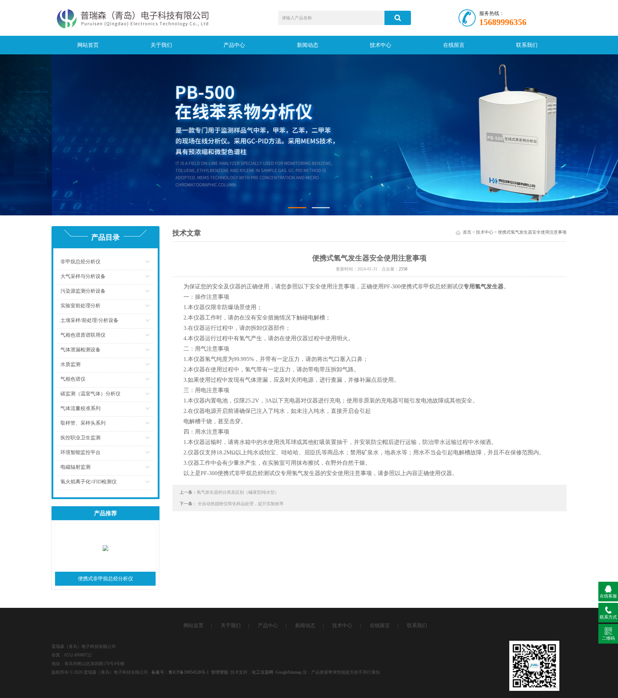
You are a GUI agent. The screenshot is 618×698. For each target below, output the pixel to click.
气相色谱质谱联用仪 (83, 335)
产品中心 (234, 45)
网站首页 (88, 45)
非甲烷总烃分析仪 (80, 261)
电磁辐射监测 (75, 467)
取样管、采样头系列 (83, 423)
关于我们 (161, 45)
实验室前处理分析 (80, 305)
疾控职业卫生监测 (80, 437)
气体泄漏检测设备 (80, 349)
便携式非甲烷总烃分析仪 (105, 578)
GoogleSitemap (288, 672)
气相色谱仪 (72, 379)
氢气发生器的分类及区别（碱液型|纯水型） (238, 492)
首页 (467, 232)
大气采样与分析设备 (83, 276)
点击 (146, 263)
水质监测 (70, 364)
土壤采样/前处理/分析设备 (89, 320)
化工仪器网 (262, 672)
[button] (297, 207)
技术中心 (380, 45)
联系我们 (527, 45)
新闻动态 (307, 45)
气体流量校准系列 (80, 408)
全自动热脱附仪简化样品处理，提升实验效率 (241, 503)
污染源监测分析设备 (83, 291)
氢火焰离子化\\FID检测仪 (88, 481)
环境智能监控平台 (80, 452)
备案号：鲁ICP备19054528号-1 (180, 672)
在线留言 (454, 45)
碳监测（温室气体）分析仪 (90, 393)
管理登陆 (219, 672)
